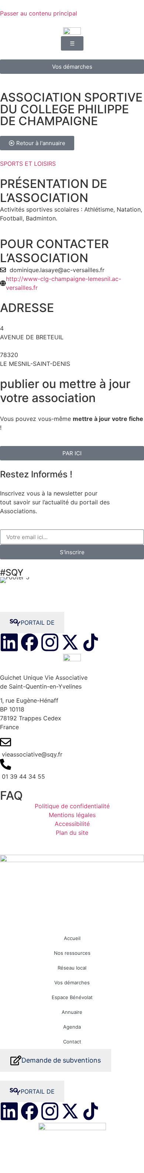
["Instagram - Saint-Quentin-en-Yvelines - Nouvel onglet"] (50, 642)
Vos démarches (72, 982)
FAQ (11, 795)
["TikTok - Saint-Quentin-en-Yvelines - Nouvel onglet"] (90, 642)
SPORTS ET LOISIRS (28, 163)
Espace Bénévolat (72, 997)
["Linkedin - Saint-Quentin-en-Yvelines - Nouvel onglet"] (9, 642)
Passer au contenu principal (38, 13)
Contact (72, 1042)
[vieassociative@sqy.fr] (72, 748)
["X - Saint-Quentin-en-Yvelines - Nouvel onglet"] (70, 642)
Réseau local (72, 968)
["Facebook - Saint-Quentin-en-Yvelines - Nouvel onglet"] (29, 642)
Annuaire (72, 1012)
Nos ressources (72, 953)
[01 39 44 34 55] (72, 770)
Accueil (72, 938)
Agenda (72, 1027)
